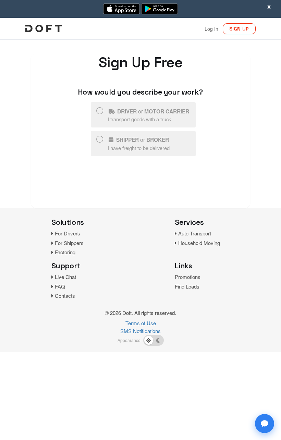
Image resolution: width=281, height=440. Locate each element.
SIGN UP (239, 29)
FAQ (60, 286)
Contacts (65, 295)
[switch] (153, 340)
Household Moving (199, 242)
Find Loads (187, 286)
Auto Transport (194, 233)
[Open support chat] (264, 423)
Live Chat (65, 276)
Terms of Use (140, 323)
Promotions (187, 276)
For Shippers (69, 242)
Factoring (65, 252)
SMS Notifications (140, 330)
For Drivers (67, 233)
